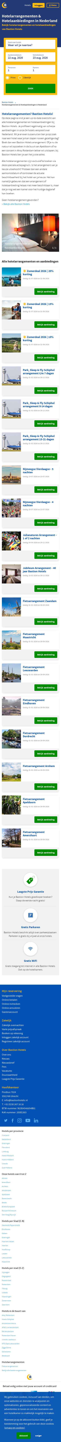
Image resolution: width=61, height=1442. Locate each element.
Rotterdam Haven (9, 1335)
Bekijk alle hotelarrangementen (14, 1370)
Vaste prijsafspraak (12, 1029)
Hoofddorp (6, 1249)
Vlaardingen (6, 1296)
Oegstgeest (6, 1276)
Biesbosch (6, 1356)
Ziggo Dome (6, 1347)
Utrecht (5, 1163)
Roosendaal (6, 1280)
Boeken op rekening (12, 1033)
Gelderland (6, 1139)
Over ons (6, 1054)
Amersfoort (6, 1182)
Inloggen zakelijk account (15, 1037)
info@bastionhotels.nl (16, 1100)
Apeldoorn (6, 1194)
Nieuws (6, 1058)
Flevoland (6, 1147)
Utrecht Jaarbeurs (9, 1339)
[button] (39, 5)
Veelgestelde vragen (12, 996)
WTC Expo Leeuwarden (11, 1343)
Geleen (4, 1233)
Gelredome (6, 1351)
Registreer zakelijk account (16, 1041)
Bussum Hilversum (9, 1210)
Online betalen (9, 1000)
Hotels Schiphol (8, 1319)
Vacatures (7, 1071)
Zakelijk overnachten (13, 1025)
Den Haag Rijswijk (9, 1214)
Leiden (4, 1253)
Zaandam (5, 1304)
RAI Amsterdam (8, 1331)
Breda (4, 1202)
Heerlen (5, 1245)
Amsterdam (6, 1190)
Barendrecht (7, 1198)
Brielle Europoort (8, 1206)
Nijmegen (6, 1272)
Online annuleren (11, 1008)
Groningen (6, 1143)
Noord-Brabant (8, 1155)
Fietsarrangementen (10, 1366)
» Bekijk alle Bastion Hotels (16, 204)
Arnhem (5, 1186)
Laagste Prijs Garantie (13, 1079)
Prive (13, 77)
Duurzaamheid (9, 1075)
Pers (4, 1067)
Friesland (5, 1135)
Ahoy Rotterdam (8, 1315)
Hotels (28, 5)
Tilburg (4, 1288)
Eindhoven (6, 1229)
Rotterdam (6, 1284)
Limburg (5, 1151)
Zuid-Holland (7, 1167)
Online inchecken (11, 1004)
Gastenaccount (10, 1012)
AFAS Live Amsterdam (10, 1327)
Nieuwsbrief (8, 1062)
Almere (4, 1178)
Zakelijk (27, 77)
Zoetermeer (6, 1300)
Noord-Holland (8, 1159)
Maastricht (6, 1261)
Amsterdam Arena (9, 1323)
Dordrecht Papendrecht (11, 1225)
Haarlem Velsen (8, 1241)
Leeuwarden (7, 1257)
